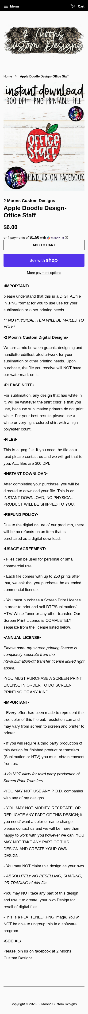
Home (8, 76)
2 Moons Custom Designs (57, 1004)
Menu (14, 6)
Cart (80, 6)
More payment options (44, 273)
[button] (44, 237)
